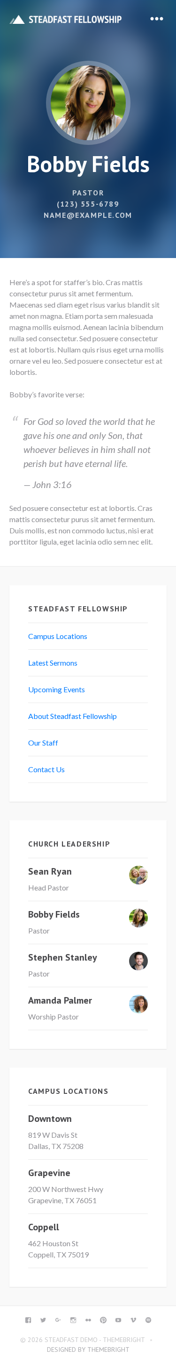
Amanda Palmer (60, 1000)
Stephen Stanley (62, 957)
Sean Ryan (50, 871)
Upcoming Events (56, 689)
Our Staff (43, 742)
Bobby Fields (54, 914)
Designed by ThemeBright (88, 1349)
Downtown (50, 1119)
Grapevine (49, 1173)
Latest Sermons (52, 662)
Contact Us (46, 769)
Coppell (43, 1227)
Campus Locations (57, 636)
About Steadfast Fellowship (72, 715)
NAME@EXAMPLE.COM (88, 215)
